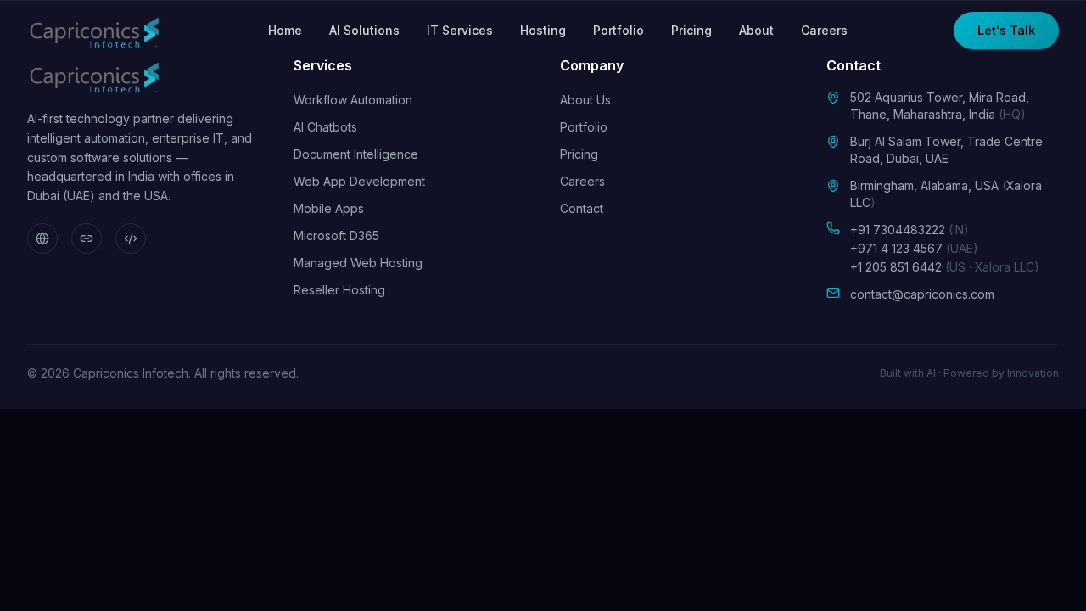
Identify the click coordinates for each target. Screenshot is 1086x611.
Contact (581, 208)
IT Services (460, 30)
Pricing (691, 30)
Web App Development (359, 181)
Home (285, 30)
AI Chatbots (325, 127)
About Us (585, 99)
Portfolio (618, 30)
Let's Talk (1006, 30)
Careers (824, 30)
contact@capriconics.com (922, 294)
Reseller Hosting (339, 290)
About (756, 30)
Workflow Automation (353, 99)
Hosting (543, 30)
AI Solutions (364, 30)
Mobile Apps (329, 208)
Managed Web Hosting (358, 262)
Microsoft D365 (336, 235)
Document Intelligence (356, 154)
